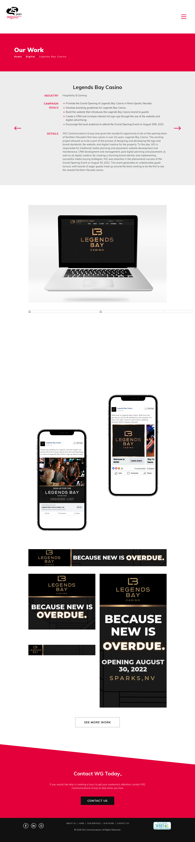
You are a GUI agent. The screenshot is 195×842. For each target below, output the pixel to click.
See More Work (97, 722)
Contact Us (97, 800)
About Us (71, 823)
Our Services (93, 823)
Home (18, 56)
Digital (30, 56)
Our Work (108, 823)
